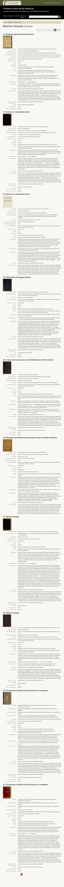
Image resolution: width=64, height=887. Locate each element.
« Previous (6, 874)
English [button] (54, 2)
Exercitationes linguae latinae (18, 277)
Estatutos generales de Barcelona (20, 34)
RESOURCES (10, 16)
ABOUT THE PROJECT (23, 16)
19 (35, 874)
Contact (49, 2)
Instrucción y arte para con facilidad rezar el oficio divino (29, 360)
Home (4, 16)
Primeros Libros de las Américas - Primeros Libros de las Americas (12, 3)
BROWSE (17, 16)
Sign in (59, 2)
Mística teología (12, 517)
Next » (11, 874)
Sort (40, 30)
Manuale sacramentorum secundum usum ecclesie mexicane (31, 438)
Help (45, 2)
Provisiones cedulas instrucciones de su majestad (27, 690)
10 (49, 30)
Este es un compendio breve (18, 112)
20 (37, 874)
